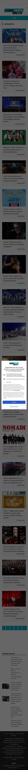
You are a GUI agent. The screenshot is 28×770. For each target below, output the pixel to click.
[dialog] (14, 385)
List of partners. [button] (17, 390)
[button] (14, 382)
